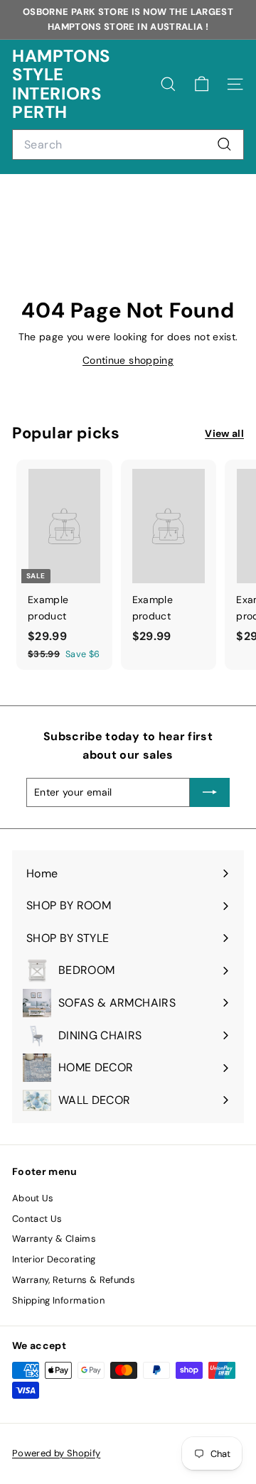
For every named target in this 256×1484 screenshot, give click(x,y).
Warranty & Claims (54, 1239)
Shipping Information (58, 1300)
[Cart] (201, 84)
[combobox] (128, 145)
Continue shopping (128, 360)
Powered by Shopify (56, 1453)
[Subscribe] (210, 792)
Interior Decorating (54, 1259)
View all (224, 433)
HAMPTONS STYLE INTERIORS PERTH (61, 84)
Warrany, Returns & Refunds (73, 1280)
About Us (33, 1198)
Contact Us (37, 1219)
